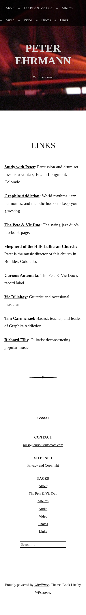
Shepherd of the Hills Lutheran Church (40, 246)
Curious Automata (21, 275)
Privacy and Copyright (43, 465)
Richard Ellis (16, 340)
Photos (46, 20)
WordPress (41, 585)
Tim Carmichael (19, 318)
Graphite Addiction (21, 196)
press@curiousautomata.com (43, 445)
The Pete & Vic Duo (38, 8)
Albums (67, 8)
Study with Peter (19, 167)
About (10, 8)
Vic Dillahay (15, 297)
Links (64, 20)
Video (28, 20)
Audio (10, 20)
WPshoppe (42, 592)
